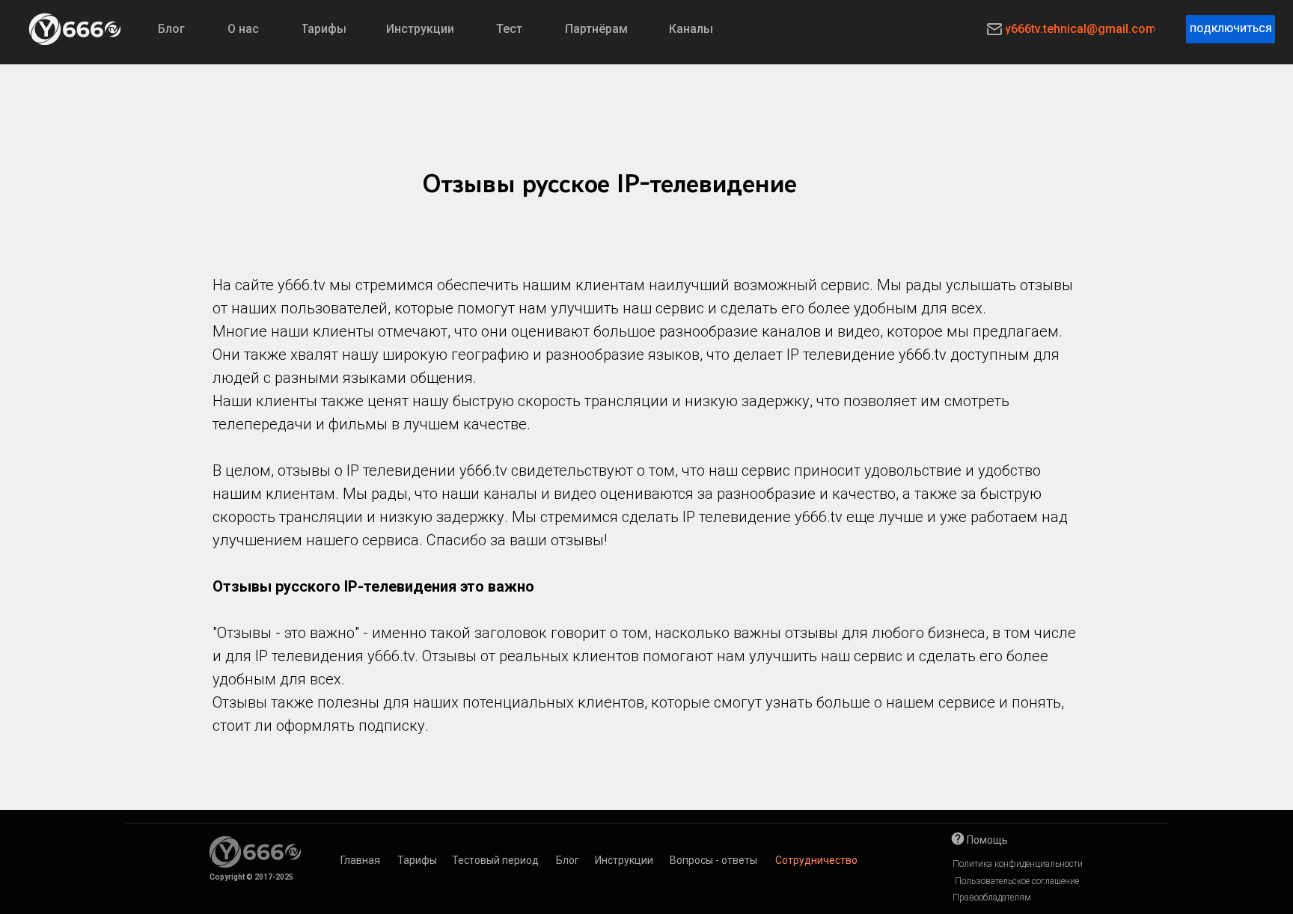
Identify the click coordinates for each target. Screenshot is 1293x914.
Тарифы (417, 860)
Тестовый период (495, 860)
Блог (567, 860)
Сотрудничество (816, 860)
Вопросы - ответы (713, 860)
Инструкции (624, 860)
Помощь (987, 840)
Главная (360, 860)
